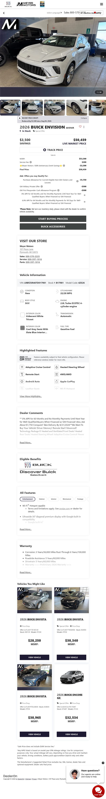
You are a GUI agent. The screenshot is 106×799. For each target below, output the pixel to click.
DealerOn (21, 779)
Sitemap (28, 779)
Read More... (25, 442)
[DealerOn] (10, 776)
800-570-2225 (33, 256)
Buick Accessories (53, 226)
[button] (53, 57)
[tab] (27, 499)
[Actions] (83, 127)
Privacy (34, 779)
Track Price (55, 150)
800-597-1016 (35, 259)
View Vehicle (34, 657)
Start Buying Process (53, 218)
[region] (53, 185)
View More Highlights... (31, 396)
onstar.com (64, 508)
